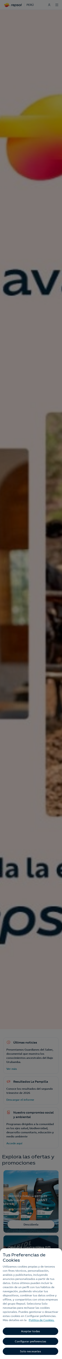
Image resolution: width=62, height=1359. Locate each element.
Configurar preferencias (30, 1341)
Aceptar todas (30, 1331)
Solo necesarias (30, 1351)
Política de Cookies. (41, 1320)
